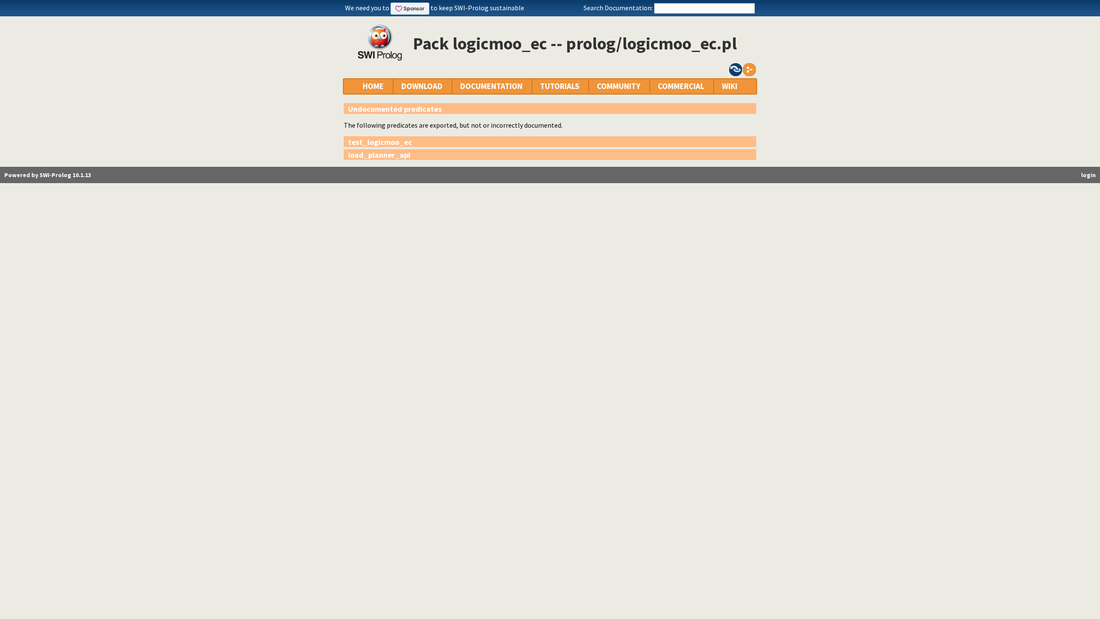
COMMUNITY (618, 86)
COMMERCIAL (681, 86)
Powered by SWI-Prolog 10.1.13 (47, 175)
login (1088, 175)
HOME (373, 86)
